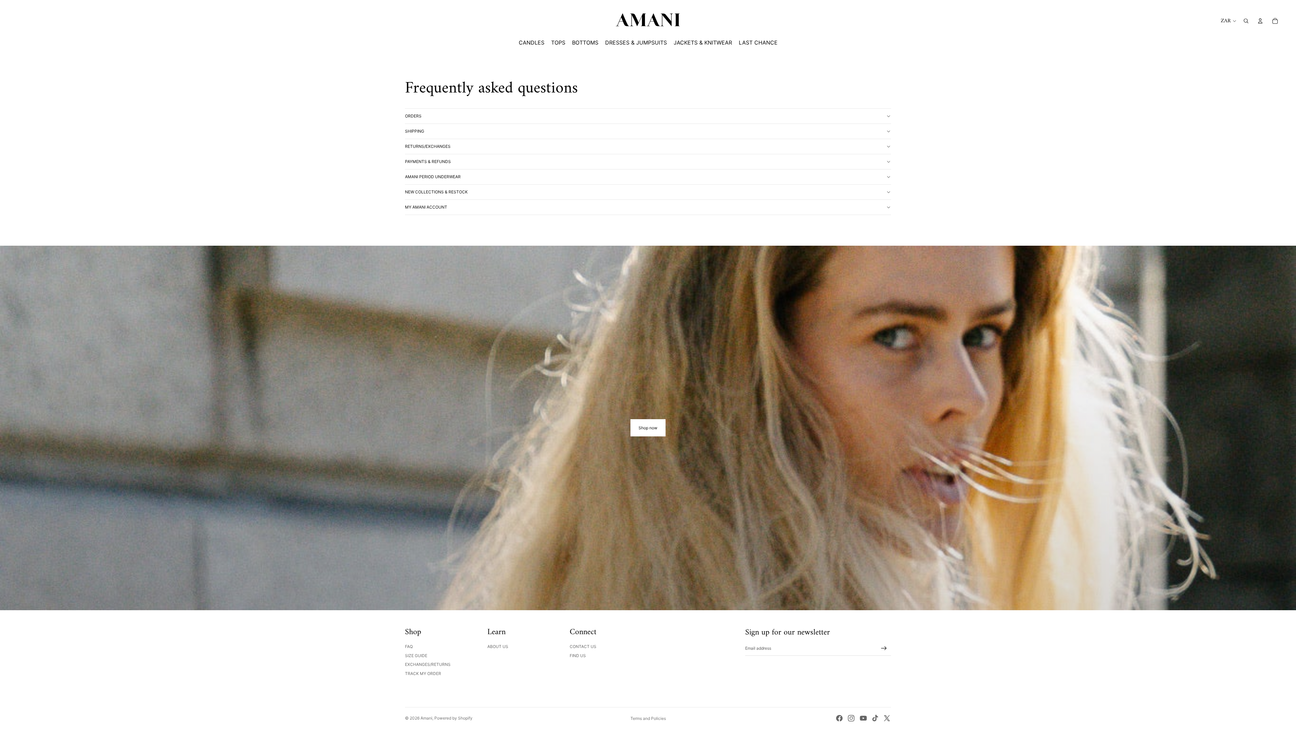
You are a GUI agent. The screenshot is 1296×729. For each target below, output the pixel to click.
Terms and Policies (648, 718)
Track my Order (423, 673)
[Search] (1246, 21)
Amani (426, 718)
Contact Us (583, 646)
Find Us (578, 655)
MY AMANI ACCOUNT (426, 207)
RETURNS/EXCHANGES (428, 146)
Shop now (648, 427)
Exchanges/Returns (428, 664)
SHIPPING (414, 131)
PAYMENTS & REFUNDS (428, 161)
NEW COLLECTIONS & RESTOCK (436, 191)
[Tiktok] (875, 718)
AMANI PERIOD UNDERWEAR (433, 176)
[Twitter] (887, 718)
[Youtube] (863, 718)
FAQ (409, 646)
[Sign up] (884, 648)
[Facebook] (839, 718)
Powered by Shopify (453, 718)
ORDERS (413, 115)
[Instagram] (851, 718)
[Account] (1260, 21)
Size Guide (416, 655)
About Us (497, 646)
